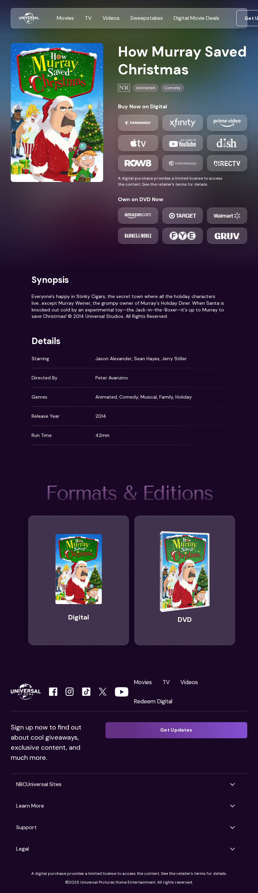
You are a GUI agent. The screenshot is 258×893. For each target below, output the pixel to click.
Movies (143, 682)
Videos (189, 682)
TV (166, 682)
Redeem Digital (153, 701)
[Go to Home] (29, 18)
